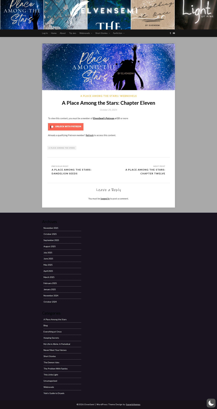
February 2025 (50, 283)
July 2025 (48, 252)
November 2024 (51, 295)
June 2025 (48, 258)
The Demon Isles (51, 362)
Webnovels (84, 33)
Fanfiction (117, 33)
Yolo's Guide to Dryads (54, 393)
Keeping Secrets (51, 338)
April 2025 (48, 271)
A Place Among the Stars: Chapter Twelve (145, 171)
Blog (46, 325)
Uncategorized (50, 381)
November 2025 (51, 228)
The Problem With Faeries (56, 368)
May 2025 (48, 264)
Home (54, 33)
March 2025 (49, 277)
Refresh (90, 135)
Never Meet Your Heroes (55, 350)
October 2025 (50, 234)
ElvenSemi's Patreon (103, 118)
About (63, 33)
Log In (45, 33)
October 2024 (50, 301)
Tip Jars (72, 33)
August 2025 (50, 246)
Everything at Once (53, 331)
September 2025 (51, 240)
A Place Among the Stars (99, 96)
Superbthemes (133, 404)
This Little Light (51, 374)
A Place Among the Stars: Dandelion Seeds (72, 171)
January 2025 (50, 289)
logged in (105, 198)
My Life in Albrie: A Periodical (57, 344)
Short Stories (101, 33)
